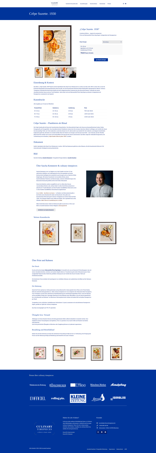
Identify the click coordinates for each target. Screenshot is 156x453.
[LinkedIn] (101, 432)
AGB (125, 449)
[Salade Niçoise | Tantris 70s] (40, 353)
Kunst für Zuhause (67, 434)
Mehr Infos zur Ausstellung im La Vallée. (51, 200)
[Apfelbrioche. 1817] (107, 233)
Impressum (112, 449)
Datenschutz (119, 449)
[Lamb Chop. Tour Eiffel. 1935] (78, 353)
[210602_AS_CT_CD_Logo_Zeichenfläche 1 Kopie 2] (54, 4)
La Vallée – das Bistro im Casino (46, 193)
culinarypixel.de (62, 205)
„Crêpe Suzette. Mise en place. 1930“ (57, 136)
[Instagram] (123, 4)
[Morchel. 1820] (78, 233)
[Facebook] (126, 4)
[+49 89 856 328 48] (97, 425)
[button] (78, 3)
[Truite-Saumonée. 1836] (59, 353)
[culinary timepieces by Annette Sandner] (31, 3)
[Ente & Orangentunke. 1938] (116, 353)
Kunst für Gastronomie (69, 432)
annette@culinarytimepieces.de (107, 423)
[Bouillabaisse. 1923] (97, 353)
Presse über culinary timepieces (41, 375)
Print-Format (83, 42)
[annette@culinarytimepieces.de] (97, 423)
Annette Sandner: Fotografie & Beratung (97, 449)
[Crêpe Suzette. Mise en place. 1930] (49, 233)
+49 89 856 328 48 (103, 425)
